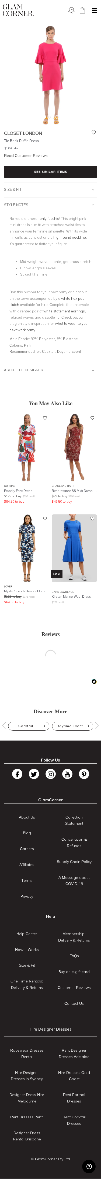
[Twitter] (34, 774)
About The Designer (23, 370)
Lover (8, 586)
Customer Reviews (74, 987)
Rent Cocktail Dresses (74, 1120)
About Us (27, 817)
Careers (27, 848)
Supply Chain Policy (74, 861)
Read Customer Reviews (26, 155)
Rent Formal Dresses (74, 1098)
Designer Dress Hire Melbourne (26, 1098)
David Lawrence (63, 591)
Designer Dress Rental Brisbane (27, 1136)
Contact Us (74, 1003)
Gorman (9, 485)
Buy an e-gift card (74, 971)
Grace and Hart (63, 485)
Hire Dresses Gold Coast (74, 1075)
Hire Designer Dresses (51, 1029)
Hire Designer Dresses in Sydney (27, 1075)
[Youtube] (67, 774)
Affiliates (26, 864)
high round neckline (69, 237)
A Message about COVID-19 (74, 880)
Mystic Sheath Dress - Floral (25, 591)
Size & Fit (13, 189)
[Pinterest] (84, 774)
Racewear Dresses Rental (27, 1053)
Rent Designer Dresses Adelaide (74, 1053)
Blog (27, 832)
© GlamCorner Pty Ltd (50, 1159)
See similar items (50, 172)
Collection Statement (74, 820)
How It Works (27, 949)
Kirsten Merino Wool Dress (71, 596)
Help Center (26, 933)
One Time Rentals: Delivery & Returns (27, 984)
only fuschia (49, 218)
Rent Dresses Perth (27, 1117)
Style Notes (16, 205)
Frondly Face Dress (18, 491)
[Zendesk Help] (89, 1166)
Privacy (26, 896)
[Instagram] (51, 774)
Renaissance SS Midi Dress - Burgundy (74, 491)
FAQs (74, 955)
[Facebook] (17, 774)
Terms (27, 880)
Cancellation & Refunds (74, 842)
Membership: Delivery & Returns (74, 937)
